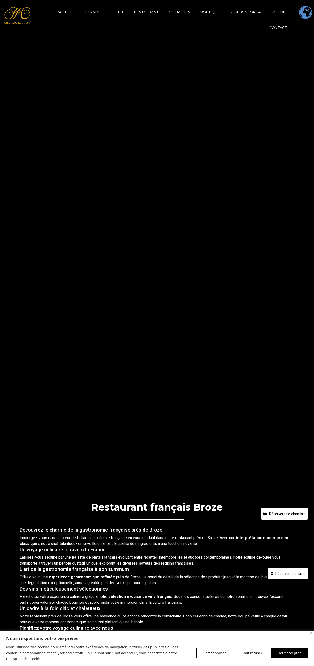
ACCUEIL (66, 12)
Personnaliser (214, 653)
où (119, 616)
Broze (213, 537)
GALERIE (278, 12)
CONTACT (278, 28)
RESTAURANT (146, 12)
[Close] (311, 633)
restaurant (183, 537)
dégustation (37, 582)
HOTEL (118, 12)
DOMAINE (92, 12)
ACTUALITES (179, 12)
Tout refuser (252, 653)
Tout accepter (289, 653)
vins (152, 596)
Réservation (243, 12)
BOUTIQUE (210, 12)
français (109, 557)
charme (220, 616)
